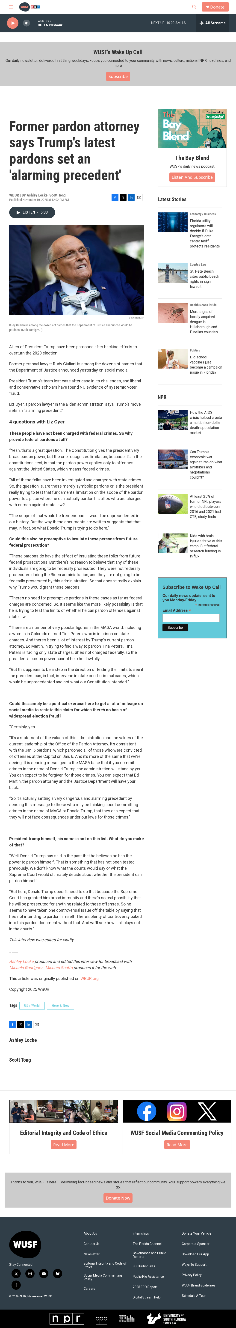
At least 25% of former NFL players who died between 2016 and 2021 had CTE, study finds (205, 506)
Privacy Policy (192, 1275)
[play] (12, 23)
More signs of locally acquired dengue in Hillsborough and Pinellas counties (204, 322)
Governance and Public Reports (149, 1255)
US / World (32, 1005)
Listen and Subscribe (192, 177)
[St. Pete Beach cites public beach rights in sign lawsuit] (173, 273)
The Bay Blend (192, 158)
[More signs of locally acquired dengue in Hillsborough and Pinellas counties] (173, 313)
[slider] (34, 23)
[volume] (26, 23)
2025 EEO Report (145, 1287)
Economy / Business (203, 214)
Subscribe (118, 76)
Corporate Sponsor (195, 1244)
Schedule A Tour (194, 1296)
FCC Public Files (144, 1266)
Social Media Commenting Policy (103, 1277)
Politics (195, 350)
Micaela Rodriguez (26, 967)
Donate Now (118, 1198)
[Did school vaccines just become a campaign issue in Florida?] (173, 359)
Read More (63, 1144)
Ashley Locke (21, 961)
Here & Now (60, 1005)
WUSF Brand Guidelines (198, 1285)
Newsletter (92, 1254)
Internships (141, 1233)
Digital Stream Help (147, 1297)
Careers (89, 1288)
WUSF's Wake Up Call (117, 52)
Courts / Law (198, 264)
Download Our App (195, 1254)
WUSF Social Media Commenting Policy (177, 1132)
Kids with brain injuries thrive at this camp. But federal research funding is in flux (206, 546)
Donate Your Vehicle (196, 1233)
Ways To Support (194, 1264)
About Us (90, 1233)
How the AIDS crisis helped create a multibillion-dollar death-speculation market (206, 422)
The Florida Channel (147, 1244)
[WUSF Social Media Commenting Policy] (177, 1111)
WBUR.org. (90, 978)
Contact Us (92, 1244)
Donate (217, 7)
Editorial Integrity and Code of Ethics (63, 1132)
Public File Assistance (148, 1276)
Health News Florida (203, 305)
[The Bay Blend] (192, 128)
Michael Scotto (59, 967)
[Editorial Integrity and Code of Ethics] (63, 1111)
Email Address (176, 610)
